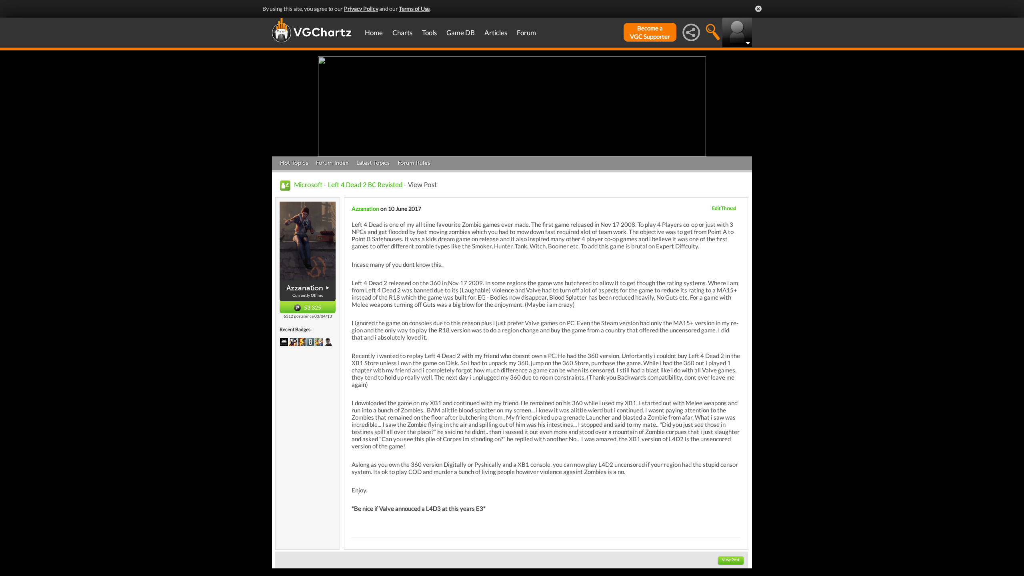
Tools (429, 32)
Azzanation (304, 288)
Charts (402, 32)
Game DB (460, 32)
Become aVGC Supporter (650, 32)
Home (374, 32)
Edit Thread (724, 208)
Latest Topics (373, 163)
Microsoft (308, 185)
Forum (526, 32)
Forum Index (332, 163)
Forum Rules (414, 163)
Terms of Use (414, 8)
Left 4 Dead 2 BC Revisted (365, 185)
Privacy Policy (361, 8)
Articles (495, 32)
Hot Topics (294, 163)
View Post (731, 560)
